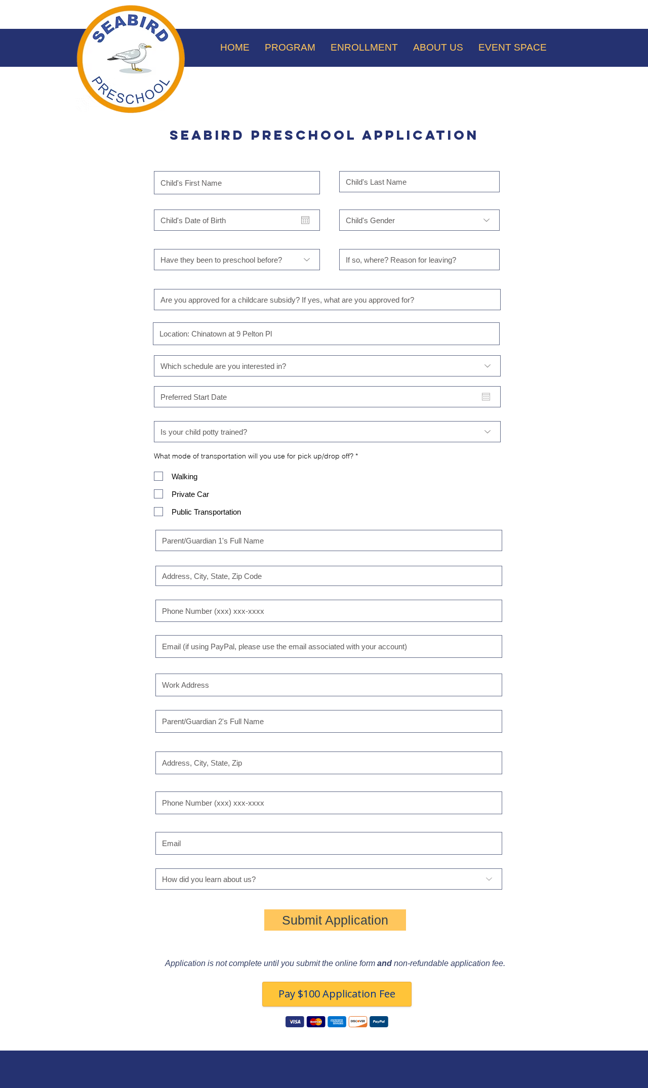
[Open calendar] (305, 220)
